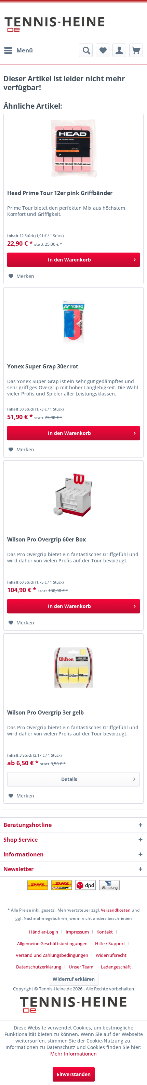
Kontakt (104, 932)
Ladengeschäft (116, 967)
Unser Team (81, 967)
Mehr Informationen (73, 1053)
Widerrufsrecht (111, 955)
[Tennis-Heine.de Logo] (73, 1010)
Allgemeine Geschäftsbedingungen (52, 943)
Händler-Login (43, 932)
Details (69, 779)
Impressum (77, 932)
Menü (24, 50)
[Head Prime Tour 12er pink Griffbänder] (73, 148)
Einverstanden (74, 1074)
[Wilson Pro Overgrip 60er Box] (73, 495)
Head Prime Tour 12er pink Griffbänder (59, 193)
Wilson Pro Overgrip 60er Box (46, 539)
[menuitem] (18, 50)
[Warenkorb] (136, 50)
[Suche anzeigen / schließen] (86, 50)
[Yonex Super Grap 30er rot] (73, 322)
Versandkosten (116, 910)
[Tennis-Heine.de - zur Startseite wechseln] (54, 27)
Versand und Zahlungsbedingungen (52, 955)
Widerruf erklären (74, 979)
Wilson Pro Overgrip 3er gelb (45, 712)
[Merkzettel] (102, 50)
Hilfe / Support (110, 943)
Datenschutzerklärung (38, 967)
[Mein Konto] (119, 50)
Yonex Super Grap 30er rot (42, 366)
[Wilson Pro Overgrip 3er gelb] (73, 668)
